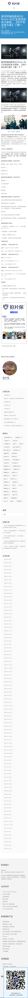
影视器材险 (7, 469)
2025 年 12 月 (7, 586)
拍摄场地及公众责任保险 (9, 926)
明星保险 (7, 485)
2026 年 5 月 (7, 569)
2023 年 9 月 (7, 675)
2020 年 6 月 (7, 804)
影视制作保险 (17, 466)
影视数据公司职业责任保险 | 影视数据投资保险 (14, 941)
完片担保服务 (16, 459)
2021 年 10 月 (7, 753)
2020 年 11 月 (7, 787)
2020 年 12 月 (7, 784)
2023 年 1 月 (7, 702)
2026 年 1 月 (7, 583)
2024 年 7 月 (7, 644)
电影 (14, 488)
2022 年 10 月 (7, 712)
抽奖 (6, 479)
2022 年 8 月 (7, 719)
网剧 (12, 501)
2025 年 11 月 (7, 590)
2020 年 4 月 (7, 811)
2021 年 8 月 (7, 760)
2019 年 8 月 (7, 835)
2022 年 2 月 (7, 739)
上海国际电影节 (8, 437)
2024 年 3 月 (7, 658)
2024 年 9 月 (7, 637)
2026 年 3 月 (7, 576)
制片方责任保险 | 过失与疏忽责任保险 (12, 931)
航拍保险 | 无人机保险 (8, 939)
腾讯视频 (19, 501)
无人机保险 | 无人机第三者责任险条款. (13, 425)
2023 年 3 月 (7, 695)
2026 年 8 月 (7, 559)
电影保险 (6, 491)
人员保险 (7, 440)
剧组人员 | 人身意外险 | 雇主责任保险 (12, 398)
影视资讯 (7, 475)
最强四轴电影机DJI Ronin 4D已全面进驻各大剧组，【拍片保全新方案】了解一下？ (13, 64)
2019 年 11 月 (7, 824)
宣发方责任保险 (6, 946)
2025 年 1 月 (7, 624)
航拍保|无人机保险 (7, 964)
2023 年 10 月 (7, 671)
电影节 (15, 494)
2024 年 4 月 (7, 654)
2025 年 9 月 (7, 596)
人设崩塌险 (7, 443)
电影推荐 (7, 494)
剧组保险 (16, 450)
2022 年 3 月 (7, 736)
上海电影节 (18, 437)
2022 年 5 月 (7, 729)
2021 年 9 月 (7, 756)
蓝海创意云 (5, 901)
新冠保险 (15, 482)
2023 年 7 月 (7, 682)
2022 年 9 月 (7, 716)
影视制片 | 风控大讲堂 (9, 415)
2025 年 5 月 (7, 610)
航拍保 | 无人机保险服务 (9, 904)
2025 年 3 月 (7, 617)
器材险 (6, 456)
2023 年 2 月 (7, 699)
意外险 (15, 475)
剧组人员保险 (17, 447)
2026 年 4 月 (7, 573)
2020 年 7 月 (7, 801)
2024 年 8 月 (7, 641)
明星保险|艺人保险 (7, 924)
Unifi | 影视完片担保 (8, 909)
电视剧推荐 (14, 498)
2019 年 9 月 (7, 831)
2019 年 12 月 (7, 821)
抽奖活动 (13, 479)
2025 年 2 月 (7, 620)
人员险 (15, 440)
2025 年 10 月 (7, 593)
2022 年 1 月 (7, 743)
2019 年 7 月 (7, 838)
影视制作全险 (6, 929)
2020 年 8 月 (7, 797)
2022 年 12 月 (7, 705)
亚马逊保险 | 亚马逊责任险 (9, 966)
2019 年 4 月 (7, 845)
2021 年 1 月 (7, 780)
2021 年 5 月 (7, 767)
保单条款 (7, 30)
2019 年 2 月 (7, 848)
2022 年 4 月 (7, 733)
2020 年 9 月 (7, 794)
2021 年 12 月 (7, 746)
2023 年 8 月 (7, 678)
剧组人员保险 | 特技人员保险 (10, 934)
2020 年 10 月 (7, 790)
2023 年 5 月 (7, 688)
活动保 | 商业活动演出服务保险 (10, 906)
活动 (21, 485)
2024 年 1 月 (7, 665)
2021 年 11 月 (7, 750)
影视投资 (16, 469)
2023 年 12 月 (7, 668)
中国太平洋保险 (6, 894)
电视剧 (6, 498)
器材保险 (14, 453)
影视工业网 (5, 899)
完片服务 (6, 463)
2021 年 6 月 (7, 763)
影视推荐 (6, 472)
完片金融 (15, 463)
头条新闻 (6, 402)
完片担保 (6, 405)
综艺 (6, 501)
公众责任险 (7, 447)
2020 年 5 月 (7, 807)
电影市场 (14, 491)
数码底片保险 (6, 948)
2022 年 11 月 (7, 709)
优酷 (14, 443)
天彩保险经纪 (6, 896)
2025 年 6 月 (7, 607)
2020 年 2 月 (7, 818)
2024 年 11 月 (7, 630)
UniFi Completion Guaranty (9, 891)
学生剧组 (14, 456)
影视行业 (14, 472)
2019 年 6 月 (7, 842)
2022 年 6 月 (7, 726)
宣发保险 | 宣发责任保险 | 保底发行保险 (12, 944)
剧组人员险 (7, 450)
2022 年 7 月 (7, 722)
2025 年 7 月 (7, 603)
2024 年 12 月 (7, 627)
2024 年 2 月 (7, 661)
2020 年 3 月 (7, 814)
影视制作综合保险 (8, 412)
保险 (21, 443)
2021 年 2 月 (7, 777)
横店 (14, 485)
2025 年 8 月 (7, 600)
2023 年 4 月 (7, 692)
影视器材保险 (6, 921)
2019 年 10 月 (7, 828)
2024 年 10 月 (7, 634)
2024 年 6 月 (7, 647)
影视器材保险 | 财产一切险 (10, 419)
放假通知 (7, 482)
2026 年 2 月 (7, 579)
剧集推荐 (6, 453)
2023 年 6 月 (7, 685)
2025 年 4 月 (7, 613)
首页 (2, 30)
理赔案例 (7, 488)
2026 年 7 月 (7, 562)
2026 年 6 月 (7, 566)
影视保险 (7, 466)
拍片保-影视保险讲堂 (8, 422)
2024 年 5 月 (7, 651)
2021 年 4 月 (7, 770)
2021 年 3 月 (7, 773)
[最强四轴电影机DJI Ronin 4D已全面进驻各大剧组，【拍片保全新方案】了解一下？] (14, 51)
